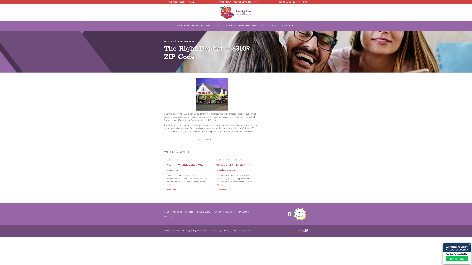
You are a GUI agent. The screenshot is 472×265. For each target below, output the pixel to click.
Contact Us (243, 212)
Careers (168, 216)
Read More (171, 190)
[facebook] (289, 214)
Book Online (285, 2)
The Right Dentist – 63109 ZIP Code (207, 53)
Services (189, 212)
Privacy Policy (216, 231)
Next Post (204, 140)
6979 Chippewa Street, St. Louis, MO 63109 (237, 2)
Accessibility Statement (242, 231)
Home (166, 212)
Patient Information (185, 41)
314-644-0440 (301, 2)
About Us (177, 212)
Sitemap (227, 231)
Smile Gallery (203, 212)
